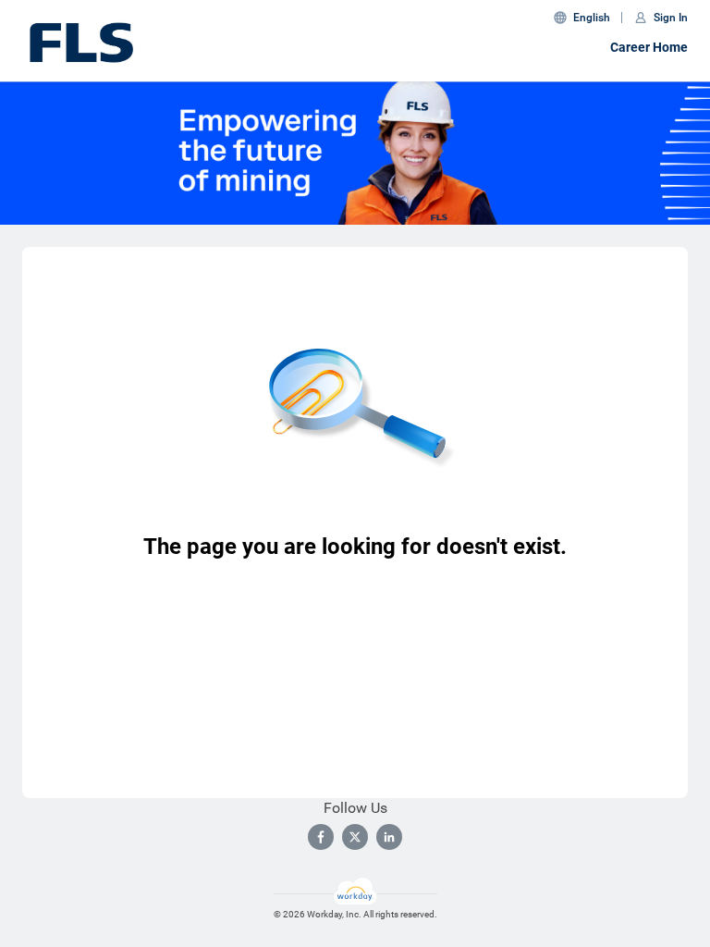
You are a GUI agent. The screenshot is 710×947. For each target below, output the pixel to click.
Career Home (649, 47)
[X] (355, 837)
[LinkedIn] (389, 837)
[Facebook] (321, 837)
